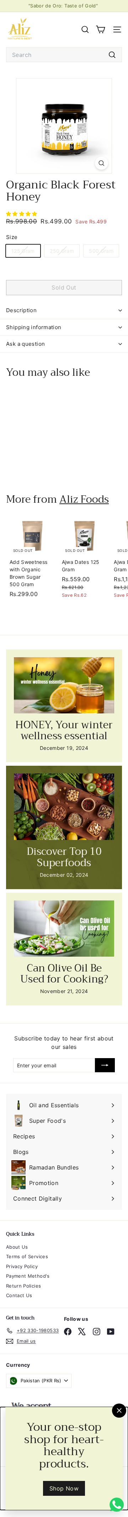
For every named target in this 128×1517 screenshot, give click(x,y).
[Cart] (100, 29)
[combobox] (64, 54)
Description (21, 310)
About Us (17, 1247)
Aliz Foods (84, 499)
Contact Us (19, 1295)
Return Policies (23, 1286)
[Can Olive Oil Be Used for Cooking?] (64, 928)
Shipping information (34, 327)
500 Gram (104, 252)
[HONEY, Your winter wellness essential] (64, 685)
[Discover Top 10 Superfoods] (64, 807)
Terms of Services (27, 1256)
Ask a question (25, 343)
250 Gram (64, 252)
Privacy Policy (22, 1266)
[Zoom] (101, 163)
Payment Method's (28, 1276)
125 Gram (25, 252)
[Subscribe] (105, 1065)
